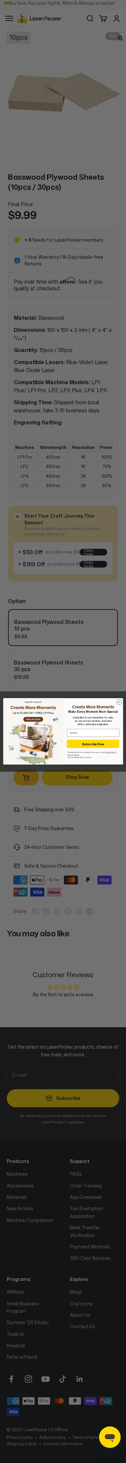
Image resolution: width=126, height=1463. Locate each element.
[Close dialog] (119, 702)
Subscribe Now (93, 744)
